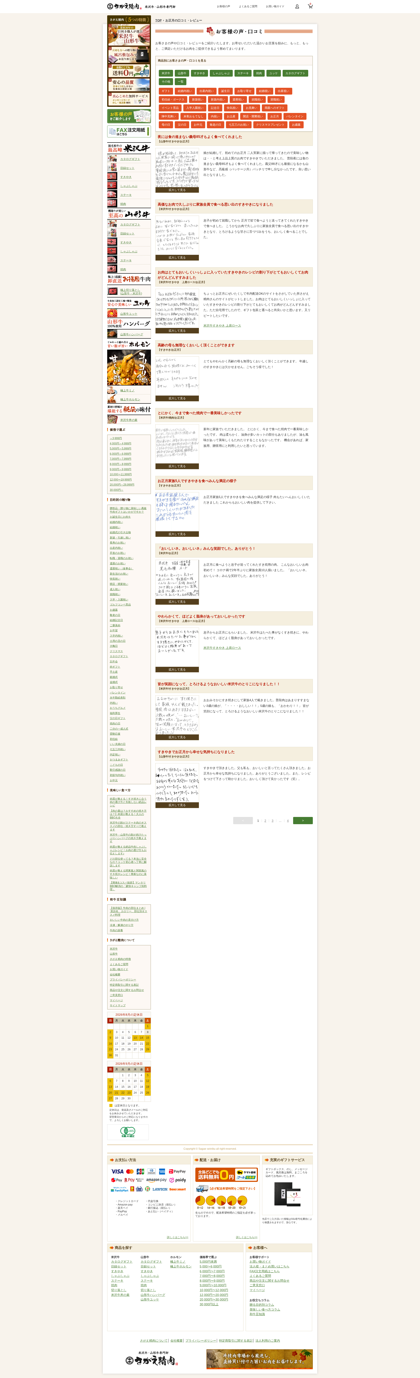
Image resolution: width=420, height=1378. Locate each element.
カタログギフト (130, 159)
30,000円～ (116, 489)
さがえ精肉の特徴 (120, 959)
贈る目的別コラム (262, 1304)
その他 (166, 81)
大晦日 (114, 646)
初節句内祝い (118, 775)
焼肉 (123, 204)
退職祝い (276, 99)
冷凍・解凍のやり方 (121, 925)
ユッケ (273, 73)
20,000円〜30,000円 (214, 1299)
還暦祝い (238, 99)
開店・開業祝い (119, 584)
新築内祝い (218, 99)
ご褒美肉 (115, 625)
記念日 (215, 107)
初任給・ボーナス (173, 99)
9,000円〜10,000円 (213, 1285)
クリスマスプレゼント (270, 124)
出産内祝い (116, 547)
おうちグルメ (118, 707)
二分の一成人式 (119, 728)
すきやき (126, 177)
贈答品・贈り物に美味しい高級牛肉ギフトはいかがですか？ (128, 510)
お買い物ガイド (275, 6)
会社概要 (115, 974)
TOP (158, 20)
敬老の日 (115, 615)
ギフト (166, 91)
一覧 (181, 81)
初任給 (114, 739)
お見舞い (251, 107)
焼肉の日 (115, 723)
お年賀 (114, 630)
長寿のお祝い (118, 542)
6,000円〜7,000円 (212, 1271)
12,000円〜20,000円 (214, 1295)
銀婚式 (114, 677)
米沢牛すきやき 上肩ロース (222, 325)
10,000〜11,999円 (121, 474)
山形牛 (114, 953)
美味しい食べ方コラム (265, 1309)
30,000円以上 (209, 1304)
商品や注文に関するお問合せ (127, 990)
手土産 (114, 671)
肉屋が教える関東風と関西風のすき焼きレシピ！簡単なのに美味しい (128, 874)
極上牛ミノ (127, 390)
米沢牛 (114, 948)
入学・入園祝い (119, 599)
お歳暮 (114, 609)
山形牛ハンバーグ (131, 334)
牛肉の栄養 (116, 930)
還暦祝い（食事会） (121, 568)
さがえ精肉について (154, 1340)
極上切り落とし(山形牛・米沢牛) (131, 291)
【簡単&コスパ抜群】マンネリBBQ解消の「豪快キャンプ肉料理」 (128, 886)
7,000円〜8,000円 (212, 1276)
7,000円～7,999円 (120, 458)
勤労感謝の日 (118, 769)
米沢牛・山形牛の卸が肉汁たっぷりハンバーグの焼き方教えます (128, 838)
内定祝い (115, 754)
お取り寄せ (116, 687)
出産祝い (283, 91)
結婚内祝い (116, 522)
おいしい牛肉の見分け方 (124, 919)
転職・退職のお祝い (121, 558)
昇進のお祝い (118, 552)
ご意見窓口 (116, 995)
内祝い (114, 702)
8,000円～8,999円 (120, 464)
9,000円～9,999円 (120, 469)
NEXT (303, 820)
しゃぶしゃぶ (128, 186)
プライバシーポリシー (123, 979)
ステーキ (126, 195)
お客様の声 (223, 6)
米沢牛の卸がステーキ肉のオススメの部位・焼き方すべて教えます (128, 826)
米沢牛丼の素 (128, 420)
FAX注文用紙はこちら (265, 1271)
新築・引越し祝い (120, 537)
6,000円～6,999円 (120, 453)
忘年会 (114, 661)
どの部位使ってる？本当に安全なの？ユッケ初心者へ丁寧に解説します (128, 862)
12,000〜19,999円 (121, 479)
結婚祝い (115, 527)
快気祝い (115, 578)
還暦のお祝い (118, 563)
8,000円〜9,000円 (212, 1280)
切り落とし (118, 1290)
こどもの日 (116, 764)
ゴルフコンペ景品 (120, 604)
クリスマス (116, 651)
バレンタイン (118, 692)
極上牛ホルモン (130, 399)
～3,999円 (116, 438)
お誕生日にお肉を (120, 516)
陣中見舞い (169, 116)
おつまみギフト (119, 759)
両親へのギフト (275, 107)
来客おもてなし (193, 116)
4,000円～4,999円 (120, 443)
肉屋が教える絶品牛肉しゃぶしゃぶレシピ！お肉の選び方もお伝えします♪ (128, 850)
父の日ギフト (118, 718)
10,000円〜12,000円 (214, 1290)
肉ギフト (115, 666)
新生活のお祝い (119, 573)
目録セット (127, 168)
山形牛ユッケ (128, 313)
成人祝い (115, 589)
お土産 (231, 116)
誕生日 (225, 91)
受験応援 (115, 733)
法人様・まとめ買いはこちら (269, 1266)
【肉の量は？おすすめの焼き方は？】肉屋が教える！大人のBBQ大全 (128, 814)
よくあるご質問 (248, 6)
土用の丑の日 (118, 640)
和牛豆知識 (257, 1314)
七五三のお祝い (239, 124)
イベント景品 (170, 107)
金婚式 (114, 682)
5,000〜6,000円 (211, 1266)
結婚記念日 (116, 620)
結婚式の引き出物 (120, 532)
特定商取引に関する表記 (124, 984)
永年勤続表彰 (118, 697)
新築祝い (197, 99)
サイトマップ (118, 1005)
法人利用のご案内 (268, 1340)
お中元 (114, 780)
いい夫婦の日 (118, 744)
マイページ (116, 1000)
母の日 (166, 124)
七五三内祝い (118, 749)
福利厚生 (115, 713)
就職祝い (115, 594)
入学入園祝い (194, 107)
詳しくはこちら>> (177, 1237)
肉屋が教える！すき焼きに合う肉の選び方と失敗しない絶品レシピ (128, 802)
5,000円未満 (208, 1261)
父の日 (182, 124)
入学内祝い (116, 635)
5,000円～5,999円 (120, 448)
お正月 (274, 116)
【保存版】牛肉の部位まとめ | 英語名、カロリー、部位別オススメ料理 (128, 911)
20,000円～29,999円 (122, 484)
